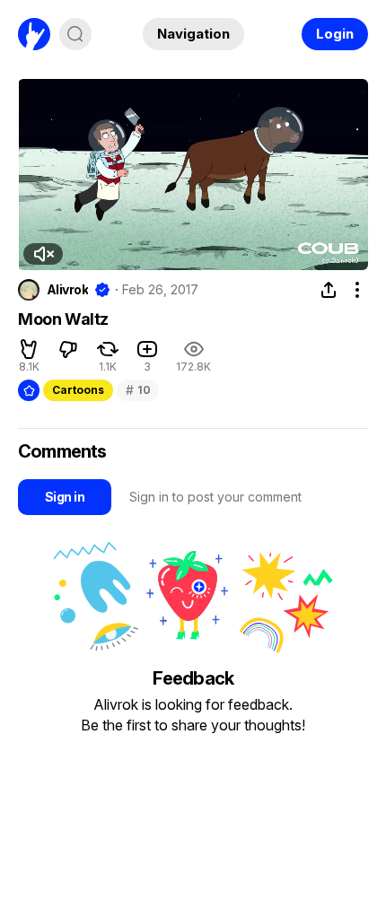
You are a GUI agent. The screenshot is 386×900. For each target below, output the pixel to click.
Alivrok (67, 290)
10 (138, 390)
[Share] (328, 290)
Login (335, 33)
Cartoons (78, 390)
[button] (43, 254)
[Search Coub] (75, 34)
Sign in (64, 496)
